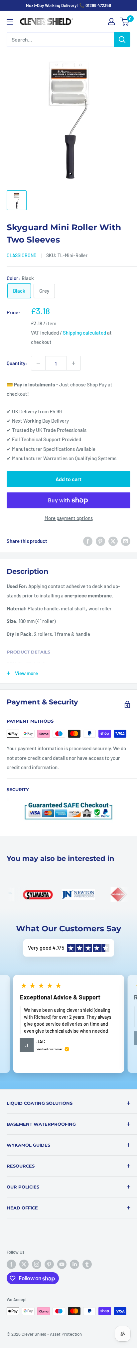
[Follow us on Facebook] (11, 1264)
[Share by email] (125, 541)
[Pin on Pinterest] (100, 541)
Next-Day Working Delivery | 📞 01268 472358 (68, 5)
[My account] (111, 21)
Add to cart (68, 479)
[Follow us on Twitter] (24, 1264)
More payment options (69, 518)
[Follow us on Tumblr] (87, 1264)
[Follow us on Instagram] (36, 1264)
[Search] (122, 39)
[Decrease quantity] (38, 363)
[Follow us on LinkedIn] (74, 1264)
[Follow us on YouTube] (62, 1264)
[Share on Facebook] (87, 541)
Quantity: (17, 363)
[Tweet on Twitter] (113, 541)
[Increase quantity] (73, 363)
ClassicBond (22, 255)
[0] (125, 22)
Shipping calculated (84, 333)
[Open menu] (10, 22)
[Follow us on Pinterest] (49, 1264)
